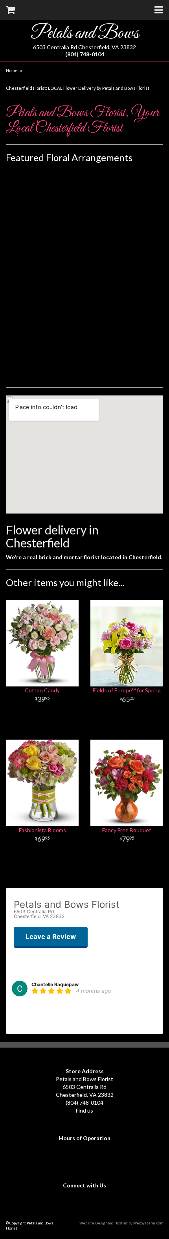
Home (12, 70)
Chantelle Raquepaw (55, 984)
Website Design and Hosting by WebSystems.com (121, 1223)
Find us (84, 1110)
